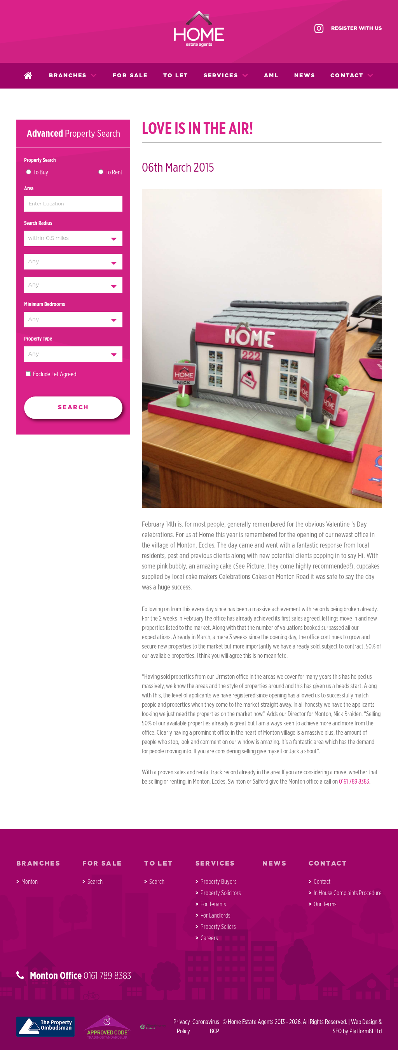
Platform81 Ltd (365, 1031)
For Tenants (213, 904)
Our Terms (325, 904)
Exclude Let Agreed (54, 374)
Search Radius (38, 223)
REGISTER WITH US (356, 28)
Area (28, 188)
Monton (29, 882)
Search (95, 882)
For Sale (130, 75)
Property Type (38, 339)
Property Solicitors (221, 893)
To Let (176, 75)
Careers (209, 938)
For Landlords (215, 916)
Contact (346, 75)
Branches (68, 75)
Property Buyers (218, 882)
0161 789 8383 (354, 782)
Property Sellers (218, 927)
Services (221, 75)
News (304, 75)
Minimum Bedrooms (44, 304)
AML (271, 75)
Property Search (40, 160)
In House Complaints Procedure (348, 893)
